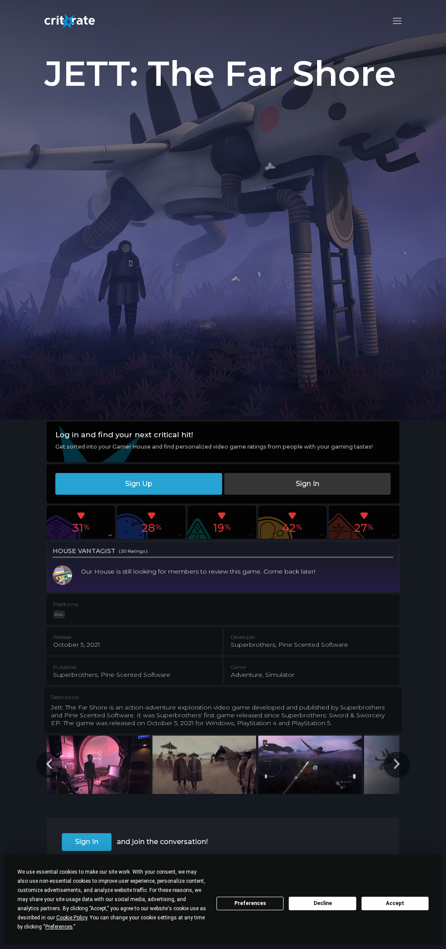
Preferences (250, 903)
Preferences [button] (59, 927)
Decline (323, 903)
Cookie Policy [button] (71, 918)
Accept (395, 903)
